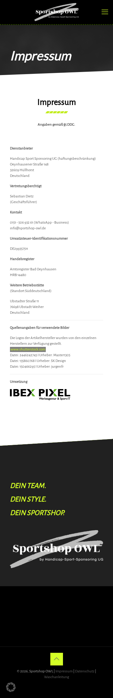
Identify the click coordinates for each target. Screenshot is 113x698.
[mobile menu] (105, 12)
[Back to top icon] (56, 659)
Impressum (64, 671)
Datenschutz (84, 671)
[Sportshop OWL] (56, 12)
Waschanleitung (56, 677)
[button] (11, 687)
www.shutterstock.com (28, 349)
